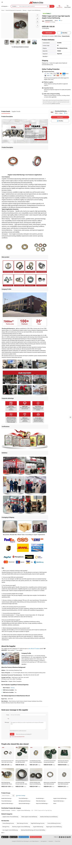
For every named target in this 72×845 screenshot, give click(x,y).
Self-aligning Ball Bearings (24, 801)
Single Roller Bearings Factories (37, 823)
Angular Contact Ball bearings (59, 798)
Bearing (24, 10)
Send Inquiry (49, 32)
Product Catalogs (21, 795)
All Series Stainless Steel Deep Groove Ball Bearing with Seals (35, 784)
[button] (2, 2)
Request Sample (66, 36)
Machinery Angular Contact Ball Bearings (21, 826)
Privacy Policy (57, 841)
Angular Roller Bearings (38, 826)
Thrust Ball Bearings (23, 798)
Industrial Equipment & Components (13, 10)
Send (12, 734)
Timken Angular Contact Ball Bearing (29, 816)
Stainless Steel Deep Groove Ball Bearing (49, 816)
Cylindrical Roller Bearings (7, 803)
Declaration (51, 841)
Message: (7, 722)
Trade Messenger (23, 837)
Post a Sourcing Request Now (17, 736)
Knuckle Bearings (40, 798)
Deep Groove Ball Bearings (42, 803)
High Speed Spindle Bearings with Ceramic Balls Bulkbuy (33, 830)
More (2, 832)
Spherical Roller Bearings (24, 803)
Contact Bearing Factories (8, 823)
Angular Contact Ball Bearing (34, 10)
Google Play (13, 837)
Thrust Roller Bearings (6, 801)
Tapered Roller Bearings (58, 801)
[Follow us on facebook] (59, 837)
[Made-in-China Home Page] (36, 2)
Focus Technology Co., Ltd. (26, 841)
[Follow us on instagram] (63, 837)
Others (54, 803)
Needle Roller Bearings (6, 798)
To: (8, 718)
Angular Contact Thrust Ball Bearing (10, 816)
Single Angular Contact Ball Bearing (54, 826)
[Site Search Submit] (52, 6)
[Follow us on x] (61, 837)
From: (8, 715)
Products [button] (14, 6)
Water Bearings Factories (22, 823)
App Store (5, 837)
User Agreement (44, 841)
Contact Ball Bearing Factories (54, 823)
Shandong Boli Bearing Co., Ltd (49, 20)
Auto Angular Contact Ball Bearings (10, 830)
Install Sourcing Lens (36, 837)
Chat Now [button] (64, 32)
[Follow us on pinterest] (68, 837)
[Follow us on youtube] (66, 837)
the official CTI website (34, 648)
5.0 (57, 113)
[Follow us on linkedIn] (70, 837)
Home (2, 10)
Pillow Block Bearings (40, 801)
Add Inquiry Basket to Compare (21, 47)
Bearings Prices (6, 826)
